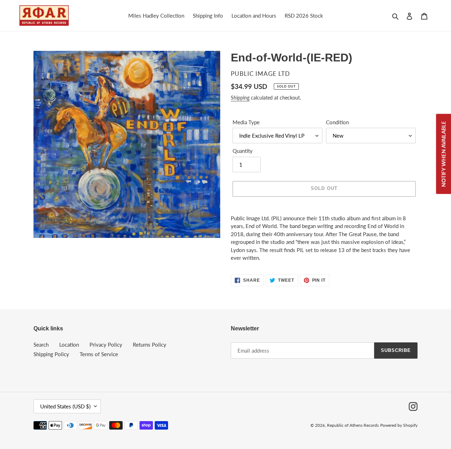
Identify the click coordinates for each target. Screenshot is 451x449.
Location (69, 344)
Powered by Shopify (399, 425)
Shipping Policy (51, 354)
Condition (337, 122)
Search (41, 344)
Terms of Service (99, 354)
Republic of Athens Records (353, 425)
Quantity (243, 151)
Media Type (246, 122)
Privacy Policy (105, 344)
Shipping (240, 98)
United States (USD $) (65, 406)
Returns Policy (149, 344)
